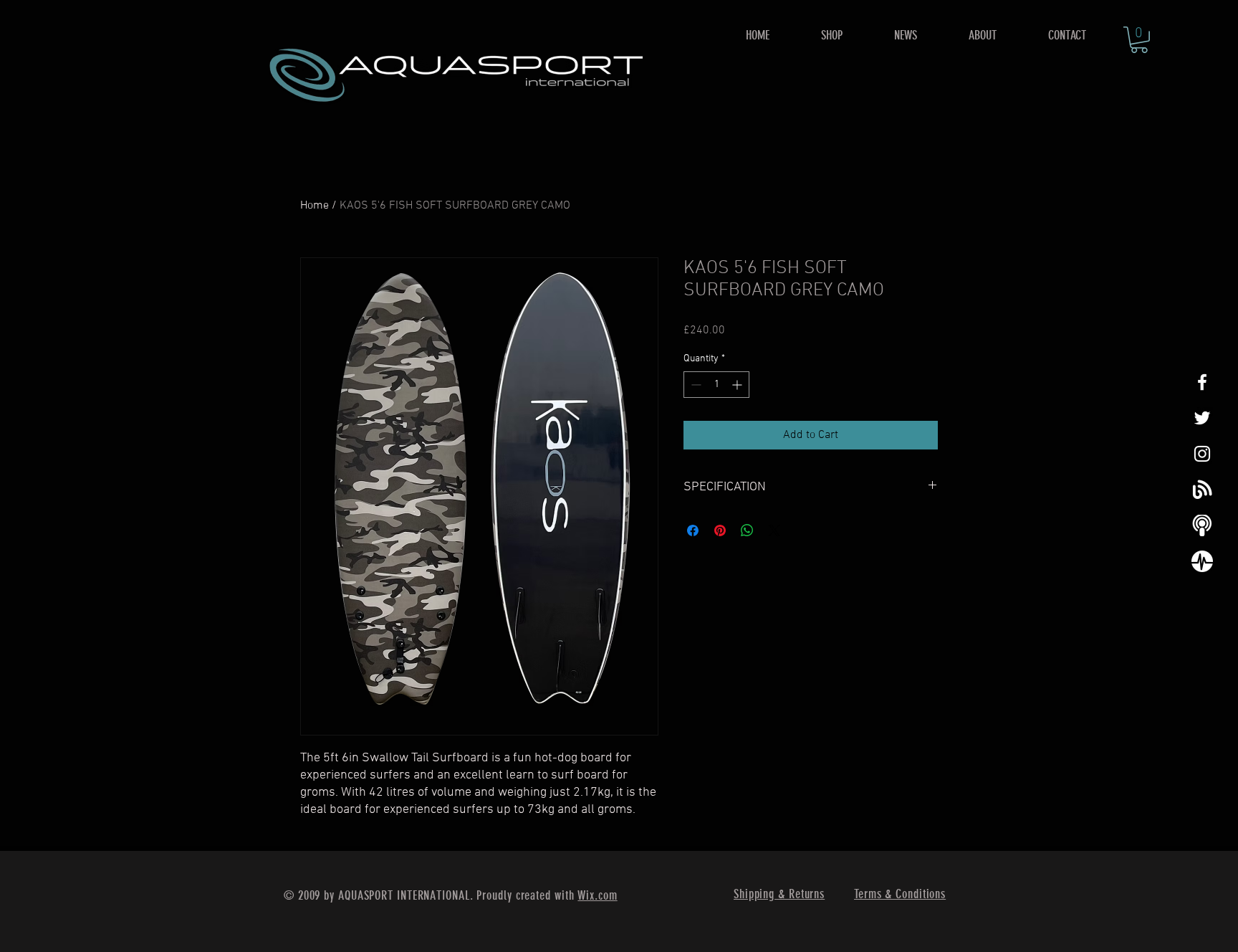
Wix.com (597, 895)
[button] (831, 35)
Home (314, 206)
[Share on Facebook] (692, 530)
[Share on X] (774, 530)
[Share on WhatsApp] (747, 530)
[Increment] (738, 384)
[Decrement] (695, 384)
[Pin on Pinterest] (720, 530)
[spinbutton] (716, 384)
